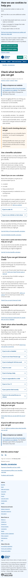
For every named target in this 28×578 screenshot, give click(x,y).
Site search (3, 513)
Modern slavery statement (7, 533)
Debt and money (16, 61)
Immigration (4, 501)
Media (2, 531)
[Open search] (25, 57)
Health (2, 503)
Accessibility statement (6, 546)
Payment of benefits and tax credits (10, 467)
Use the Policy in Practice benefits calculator (13, 231)
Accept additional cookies (9, 46)
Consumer (3, 491)
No (5, 455)
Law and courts (4, 498)
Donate (20, 57)
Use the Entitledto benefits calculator (11, 235)
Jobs (2, 540)
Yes (2, 455)
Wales (16, 80)
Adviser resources (5, 509)
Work (8, 61)
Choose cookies (5, 52)
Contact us (3, 522)
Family (2, 496)
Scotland (12, 80)
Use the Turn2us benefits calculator (10, 252)
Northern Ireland (5, 80)
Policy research (4, 536)
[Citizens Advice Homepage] (5, 57)
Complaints (4, 529)
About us (3, 519)
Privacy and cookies (5, 551)
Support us (3, 524)
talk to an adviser (17, 205)
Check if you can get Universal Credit (11, 300)
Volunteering (4, 538)
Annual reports (4, 526)
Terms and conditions (6, 548)
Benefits (3, 61)
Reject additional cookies (9, 49)
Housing (3, 494)
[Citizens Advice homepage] (5, 557)
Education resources (6, 511)
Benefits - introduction (9, 65)
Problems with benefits (7, 475)
